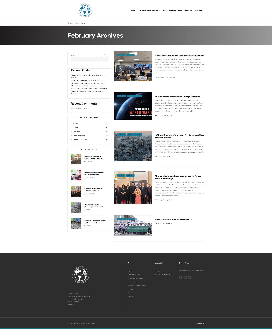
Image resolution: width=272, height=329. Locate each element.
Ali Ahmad (172, 77)
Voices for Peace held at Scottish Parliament (87, 83)
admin (170, 115)
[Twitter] (180, 277)
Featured (130, 55)
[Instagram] (190, 277)
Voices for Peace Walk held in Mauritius (173, 219)
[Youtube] (185, 277)
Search (73, 56)
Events (121, 55)
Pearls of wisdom (134, 96)
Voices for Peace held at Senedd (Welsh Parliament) (179, 55)
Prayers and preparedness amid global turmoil (88, 80)
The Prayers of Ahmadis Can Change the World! (177, 96)
